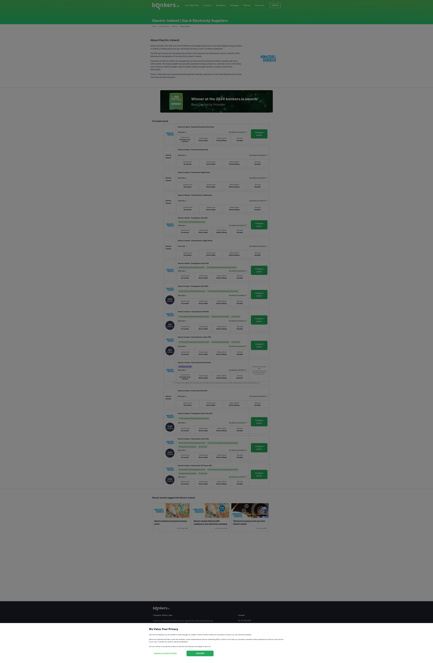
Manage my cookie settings (165, 653)
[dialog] (216, 331)
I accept (200, 653)
